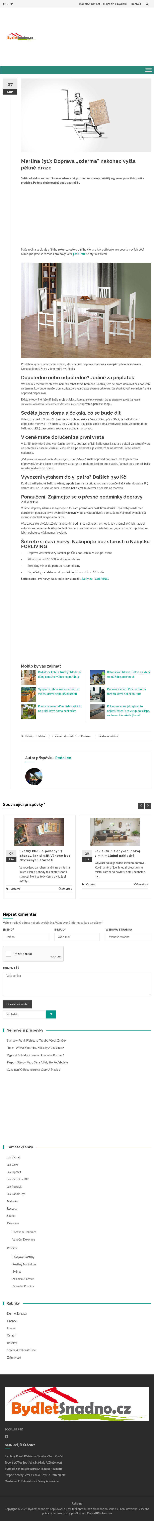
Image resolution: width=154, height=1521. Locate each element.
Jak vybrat (13, 1157)
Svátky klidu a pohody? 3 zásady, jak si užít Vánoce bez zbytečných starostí (44, 855)
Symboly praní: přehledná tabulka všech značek (36, 1040)
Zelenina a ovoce (23, 1279)
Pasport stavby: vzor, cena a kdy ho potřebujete (37, 1062)
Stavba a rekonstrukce (21, 1350)
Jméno (8, 929)
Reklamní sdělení (108, 736)
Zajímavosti (14, 1357)
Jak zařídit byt (16, 1194)
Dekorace (13, 1223)
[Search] (51, 1014)
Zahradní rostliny (23, 1286)
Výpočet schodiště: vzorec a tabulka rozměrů (35, 1055)
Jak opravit (14, 1172)
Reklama (77, 1503)
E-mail (60, 929)
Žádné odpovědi (64, 736)
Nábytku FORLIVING (95, 579)
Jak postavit (14, 1187)
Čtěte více (64, 889)
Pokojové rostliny (23, 1257)
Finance (12, 1321)
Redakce (86, 736)
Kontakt (136, 4)
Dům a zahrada (17, 1313)
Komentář (11, 968)
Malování (12, 1201)
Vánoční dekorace (23, 1239)
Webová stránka (119, 929)
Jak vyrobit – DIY (18, 1179)
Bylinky (16, 1271)
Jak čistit (12, 1165)
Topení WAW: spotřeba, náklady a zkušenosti (35, 1048)
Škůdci (11, 1216)
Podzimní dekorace (24, 1232)
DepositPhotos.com (99, 1513)
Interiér (11, 1328)
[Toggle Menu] (148, 70)
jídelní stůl (78, 254)
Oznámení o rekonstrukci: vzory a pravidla (34, 1069)
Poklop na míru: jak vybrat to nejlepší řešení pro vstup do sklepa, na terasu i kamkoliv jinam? (128, 711)
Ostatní (40, 736)
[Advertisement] (95, 36)
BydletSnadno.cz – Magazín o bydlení (103, 4)
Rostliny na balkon (24, 1264)
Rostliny (12, 1248)
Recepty (12, 1208)
